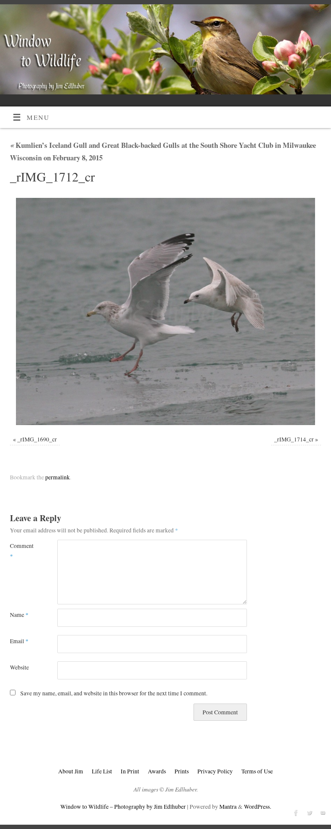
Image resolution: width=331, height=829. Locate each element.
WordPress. (257, 806)
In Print (130, 771)
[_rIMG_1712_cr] (165, 311)
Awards (157, 771)
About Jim (70, 771)
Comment (22, 551)
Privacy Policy (215, 771)
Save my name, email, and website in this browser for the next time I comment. (113, 693)
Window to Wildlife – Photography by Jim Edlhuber (123, 806)
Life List (102, 771)
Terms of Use (257, 771)
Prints (182, 771)
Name (19, 615)
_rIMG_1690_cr (37, 439)
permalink (57, 477)
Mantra (228, 806)
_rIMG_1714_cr (294, 439)
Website (19, 667)
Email (19, 641)
